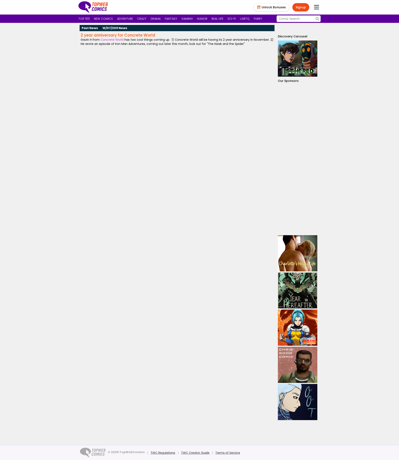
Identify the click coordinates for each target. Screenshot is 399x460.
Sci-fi (232, 19)
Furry (258, 19)
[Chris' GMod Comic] (297, 365)
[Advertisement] (297, 159)
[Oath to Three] (297, 402)
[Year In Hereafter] (297, 290)
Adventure (125, 19)
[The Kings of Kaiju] (297, 328)
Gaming (187, 19)
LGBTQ (245, 19)
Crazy (142, 19)
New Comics (103, 19)
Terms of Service (227, 453)
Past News (90, 28)
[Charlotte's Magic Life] (297, 253)
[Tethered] (297, 59)
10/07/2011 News (114, 28)
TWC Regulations (162, 453)
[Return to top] (93, 7)
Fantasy (171, 19)
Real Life (217, 19)
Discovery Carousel (292, 36)
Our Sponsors (288, 81)
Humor (202, 19)
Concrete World (112, 40)
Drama (156, 19)
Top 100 (84, 19)
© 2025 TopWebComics (126, 452)
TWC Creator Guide (195, 453)
